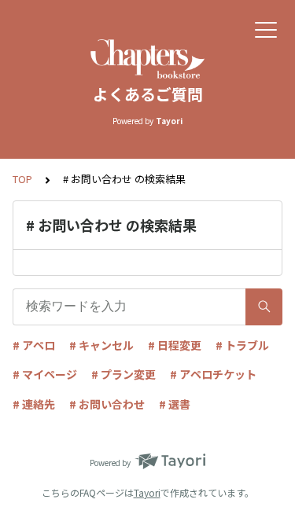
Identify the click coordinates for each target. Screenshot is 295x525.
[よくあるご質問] (147, 59)
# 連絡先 (34, 404)
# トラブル (242, 345)
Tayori (147, 492)
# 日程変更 (174, 345)
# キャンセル (101, 345)
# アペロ (34, 345)
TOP (22, 178)
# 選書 (174, 404)
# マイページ (45, 374)
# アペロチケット (213, 374)
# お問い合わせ (107, 404)
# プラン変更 (123, 374)
